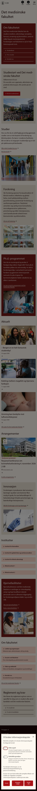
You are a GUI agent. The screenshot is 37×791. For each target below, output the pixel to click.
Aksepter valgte (17, 783)
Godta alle (28, 783)
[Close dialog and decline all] (33, 736)
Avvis (6, 783)
